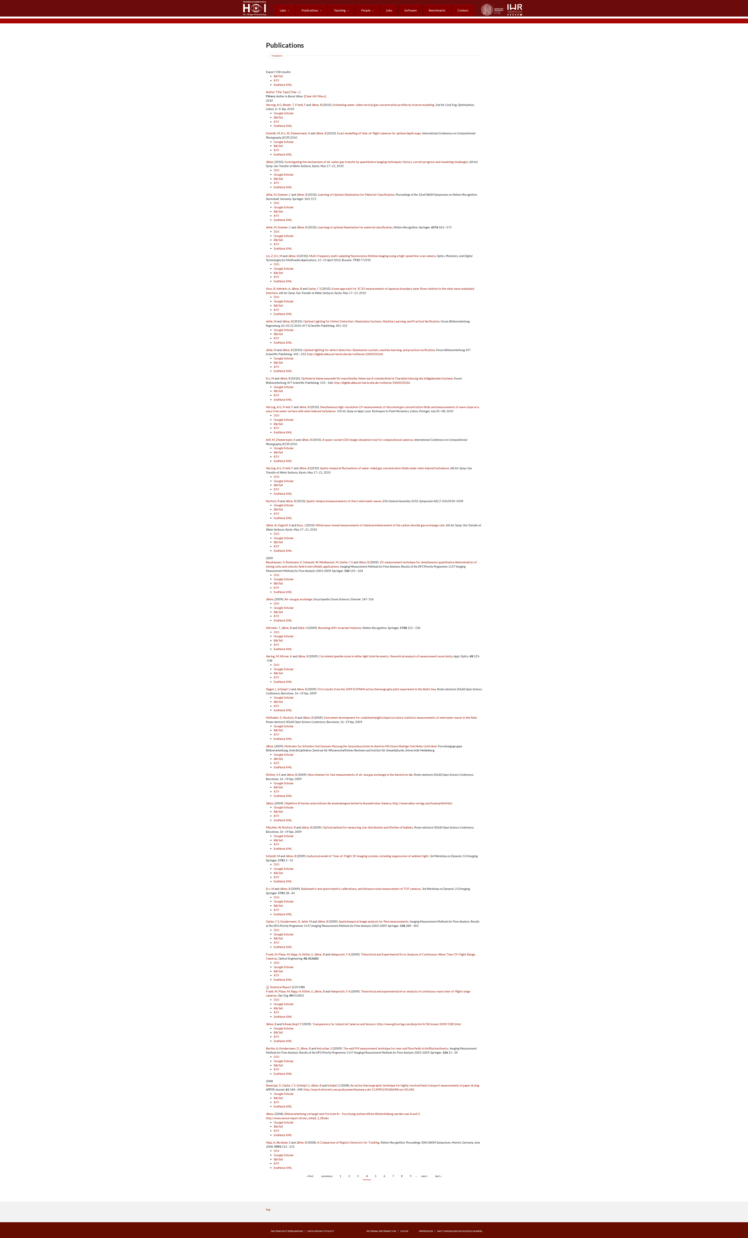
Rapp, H (296, 954)
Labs (283, 10)
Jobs (389, 10)
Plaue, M (284, 954)
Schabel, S (333, 1085)
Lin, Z (269, 256)
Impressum (426, 1231)
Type (285, 92)
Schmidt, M (273, 133)
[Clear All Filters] (315, 96)
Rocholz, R (273, 501)
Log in (404, 1231)
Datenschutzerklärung (287, 1231)
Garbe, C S (314, 288)
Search (277, 55)
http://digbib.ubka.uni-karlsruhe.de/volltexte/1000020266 (345, 354)
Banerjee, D (273, 1085)
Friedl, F (300, 105)
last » (438, 1176)
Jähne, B (316, 105)
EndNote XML (283, 84)
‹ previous (327, 1176)
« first (310, 1176)
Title (279, 92)
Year (294, 92)
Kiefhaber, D (274, 717)
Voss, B (270, 288)
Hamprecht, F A (340, 954)
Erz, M (285, 133)
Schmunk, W (310, 562)
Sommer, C (284, 194)
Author (270, 92)
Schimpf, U (284, 689)
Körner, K (286, 656)
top (268, 1209)
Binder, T (288, 105)
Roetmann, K (294, 562)
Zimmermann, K (300, 133)
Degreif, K (284, 525)
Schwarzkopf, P (292, 1024)
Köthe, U (307, 954)
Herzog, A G (273, 105)
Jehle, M (271, 194)
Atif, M (270, 439)
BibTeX (278, 76)
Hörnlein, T (273, 628)
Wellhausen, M (328, 562)
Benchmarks (437, 10)
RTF (276, 80)
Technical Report (280, 987)
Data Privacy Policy (320, 1231)
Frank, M (271, 954)
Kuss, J (301, 525)
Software (410, 10)
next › (424, 1176)
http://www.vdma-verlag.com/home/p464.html (422, 803)
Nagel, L (271, 689)
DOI (276, 170)
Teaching (340, 10)
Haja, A (270, 1142)
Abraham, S (283, 1142)
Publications (310, 10)
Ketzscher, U (325, 1048)
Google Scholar (284, 113)
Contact (463, 10)
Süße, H (303, 628)
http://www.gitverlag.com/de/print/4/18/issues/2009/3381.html (419, 1024)
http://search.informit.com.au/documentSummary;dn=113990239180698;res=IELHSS (359, 1089)
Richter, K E (273, 774)
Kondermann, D (290, 921)
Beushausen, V (275, 562)
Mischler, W (273, 827)
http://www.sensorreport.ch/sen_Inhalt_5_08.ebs (297, 1118)
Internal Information (381, 1231)
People (365, 10)
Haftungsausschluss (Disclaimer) (459, 1231)
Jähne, (270, 162)
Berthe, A (272, 1048)
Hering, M (272, 656)
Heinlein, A (283, 288)
